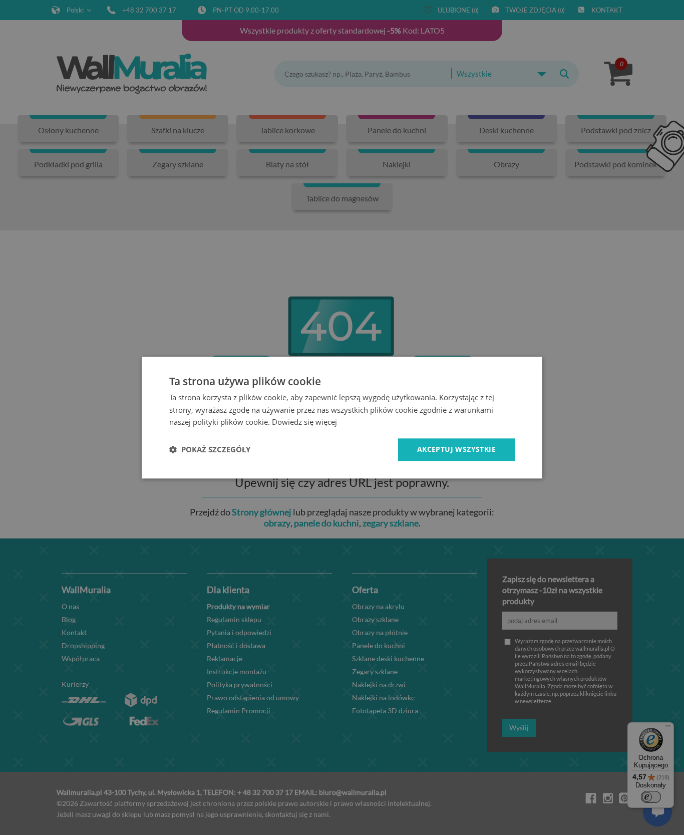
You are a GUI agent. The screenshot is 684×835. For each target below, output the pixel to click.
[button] (209, 449)
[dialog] (342, 417)
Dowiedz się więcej (304, 422)
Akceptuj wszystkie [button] (456, 449)
